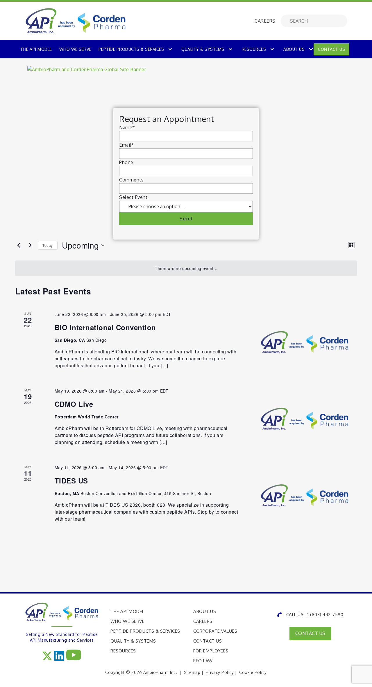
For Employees (210, 651)
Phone (126, 162)
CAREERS (265, 21)
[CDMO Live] (304, 419)
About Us (294, 49)
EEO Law (203, 660)
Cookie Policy (253, 672)
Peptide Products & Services (145, 631)
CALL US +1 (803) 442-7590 (314, 614)
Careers (202, 621)
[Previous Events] (18, 245)
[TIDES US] (304, 495)
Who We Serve (127, 621)
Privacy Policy (220, 672)
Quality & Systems (202, 49)
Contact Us (331, 49)
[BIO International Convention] (304, 342)
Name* (127, 127)
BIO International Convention (105, 327)
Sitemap (192, 672)
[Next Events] (29, 245)
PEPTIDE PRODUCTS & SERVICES (131, 49)
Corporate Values (215, 631)
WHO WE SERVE (75, 49)
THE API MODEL (36, 49)
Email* (126, 145)
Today (47, 245)
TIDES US (71, 480)
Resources (254, 49)
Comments (131, 180)
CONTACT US (310, 633)
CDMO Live (74, 404)
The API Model (127, 611)
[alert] (186, 268)
